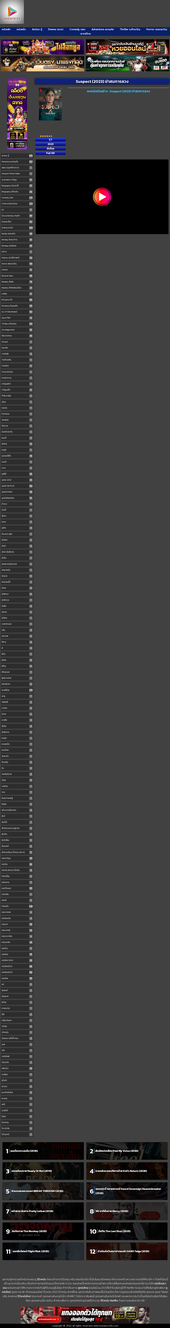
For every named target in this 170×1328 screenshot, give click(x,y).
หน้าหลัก (6, 29)
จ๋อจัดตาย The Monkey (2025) (29, 1231)
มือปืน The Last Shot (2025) (114, 1231)
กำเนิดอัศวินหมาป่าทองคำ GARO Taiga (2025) (123, 1251)
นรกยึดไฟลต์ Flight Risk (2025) (31, 1251)
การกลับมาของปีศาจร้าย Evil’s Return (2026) (121, 1171)
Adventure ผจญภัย (102, 29)
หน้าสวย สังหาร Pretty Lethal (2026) (32, 1211)
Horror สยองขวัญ (156, 29)
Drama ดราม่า (55, 29)
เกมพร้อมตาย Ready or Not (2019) (31, 1171)
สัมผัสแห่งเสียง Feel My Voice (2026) (116, 1151)
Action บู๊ (37, 29)
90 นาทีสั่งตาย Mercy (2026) (112, 1211)
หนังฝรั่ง (21, 29)
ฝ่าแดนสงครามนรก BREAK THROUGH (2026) (37, 1191)
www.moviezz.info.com (105, 1326)
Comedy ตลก (77, 29)
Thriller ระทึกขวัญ (130, 29)
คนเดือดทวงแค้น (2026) (24, 1151)
